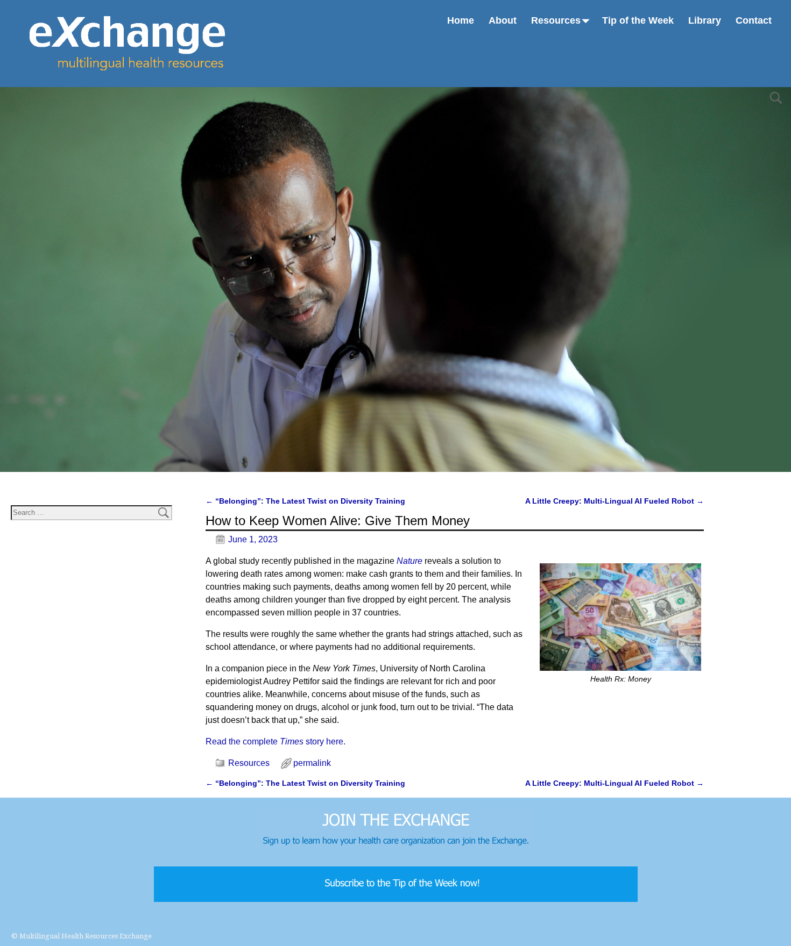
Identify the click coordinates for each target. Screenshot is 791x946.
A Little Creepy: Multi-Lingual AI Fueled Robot (614, 501)
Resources (556, 20)
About (503, 20)
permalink (312, 763)
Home (460, 20)
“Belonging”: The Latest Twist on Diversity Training (305, 501)
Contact (754, 20)
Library (704, 20)
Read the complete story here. (275, 741)
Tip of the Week (638, 20)
